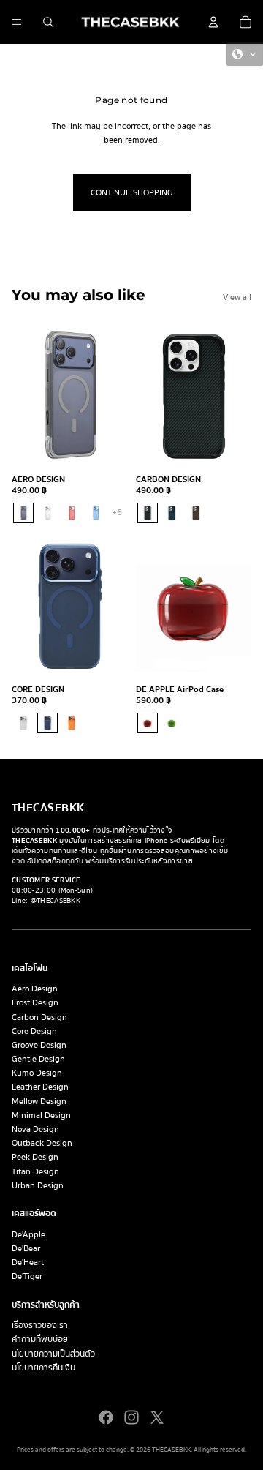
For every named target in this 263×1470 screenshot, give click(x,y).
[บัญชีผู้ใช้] (213, 22)
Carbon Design (39, 1017)
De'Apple (28, 1235)
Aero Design (35, 989)
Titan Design (35, 1172)
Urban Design (38, 1186)
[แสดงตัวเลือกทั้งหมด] (117, 513)
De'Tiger (27, 1276)
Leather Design (40, 1087)
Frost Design (35, 1003)
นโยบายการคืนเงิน (43, 1368)
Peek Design (35, 1157)
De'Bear (26, 1249)
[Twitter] (157, 1417)
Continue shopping (132, 193)
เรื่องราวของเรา (40, 1325)
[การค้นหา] (48, 22)
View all (237, 297)
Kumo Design (37, 1073)
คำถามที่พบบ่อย (40, 1339)
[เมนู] (17, 22)
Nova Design (35, 1129)
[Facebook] (106, 1417)
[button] (244, 54)
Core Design (34, 1031)
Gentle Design (38, 1059)
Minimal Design (41, 1115)
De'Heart (28, 1263)
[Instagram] (131, 1417)
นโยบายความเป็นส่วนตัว (53, 1354)
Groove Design (39, 1045)
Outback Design (42, 1143)
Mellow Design (39, 1102)
